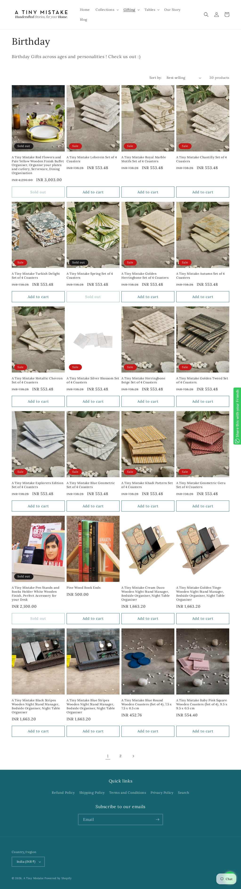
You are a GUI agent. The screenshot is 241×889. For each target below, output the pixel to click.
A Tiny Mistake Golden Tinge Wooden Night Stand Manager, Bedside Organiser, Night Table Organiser (200, 594)
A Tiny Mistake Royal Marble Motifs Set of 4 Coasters (143, 159)
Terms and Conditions (127, 792)
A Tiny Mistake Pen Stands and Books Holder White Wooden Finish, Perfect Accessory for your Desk (35, 594)
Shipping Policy (92, 792)
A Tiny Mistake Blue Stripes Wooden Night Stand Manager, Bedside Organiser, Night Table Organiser (91, 706)
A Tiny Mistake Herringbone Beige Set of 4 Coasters (143, 380)
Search (183, 792)
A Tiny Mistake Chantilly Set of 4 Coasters (201, 159)
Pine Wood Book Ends (83, 588)
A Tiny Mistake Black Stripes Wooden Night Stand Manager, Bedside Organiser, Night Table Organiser (36, 706)
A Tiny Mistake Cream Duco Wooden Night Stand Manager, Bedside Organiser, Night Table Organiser (145, 594)
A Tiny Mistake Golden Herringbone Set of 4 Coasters (145, 276)
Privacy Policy (162, 792)
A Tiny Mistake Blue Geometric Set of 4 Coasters (91, 485)
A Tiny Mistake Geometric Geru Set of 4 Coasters (200, 485)
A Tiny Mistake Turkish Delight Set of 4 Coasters (36, 276)
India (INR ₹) (26, 862)
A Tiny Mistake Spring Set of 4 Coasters (90, 276)
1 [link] (108, 756)
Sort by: (155, 77)
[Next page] (133, 756)
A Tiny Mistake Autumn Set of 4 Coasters (200, 276)
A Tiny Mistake (34, 878)
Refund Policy (63, 792)
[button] (107, 10)
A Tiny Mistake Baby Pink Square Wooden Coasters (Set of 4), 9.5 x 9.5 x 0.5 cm (201, 704)
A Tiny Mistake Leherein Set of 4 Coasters (92, 159)
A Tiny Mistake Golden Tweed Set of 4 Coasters (202, 380)
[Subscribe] (157, 819)
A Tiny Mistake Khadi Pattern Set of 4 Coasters (147, 485)
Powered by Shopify (58, 878)
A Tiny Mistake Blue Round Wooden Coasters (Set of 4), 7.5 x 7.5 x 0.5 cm (146, 704)
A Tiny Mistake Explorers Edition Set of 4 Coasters (37, 485)
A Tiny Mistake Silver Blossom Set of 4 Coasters (93, 380)
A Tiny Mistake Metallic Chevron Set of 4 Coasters (37, 380)
